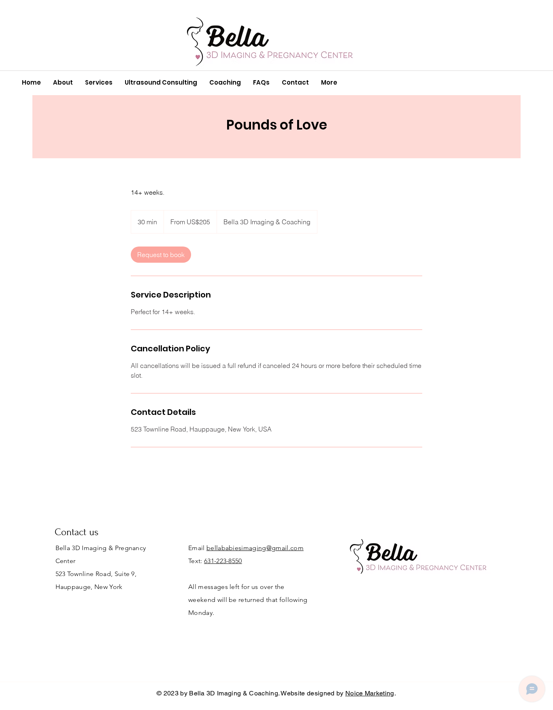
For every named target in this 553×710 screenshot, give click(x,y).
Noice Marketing (369, 693)
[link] (161, 255)
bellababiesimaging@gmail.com (255, 548)
